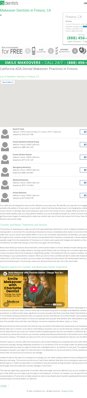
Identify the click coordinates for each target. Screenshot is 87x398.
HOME (3, 385)
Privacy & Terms (67, 391)
